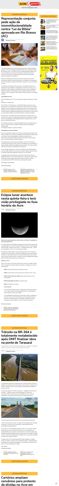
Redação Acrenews (10, 209)
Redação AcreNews (10, 40)
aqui (6, 162)
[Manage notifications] (56, 483)
